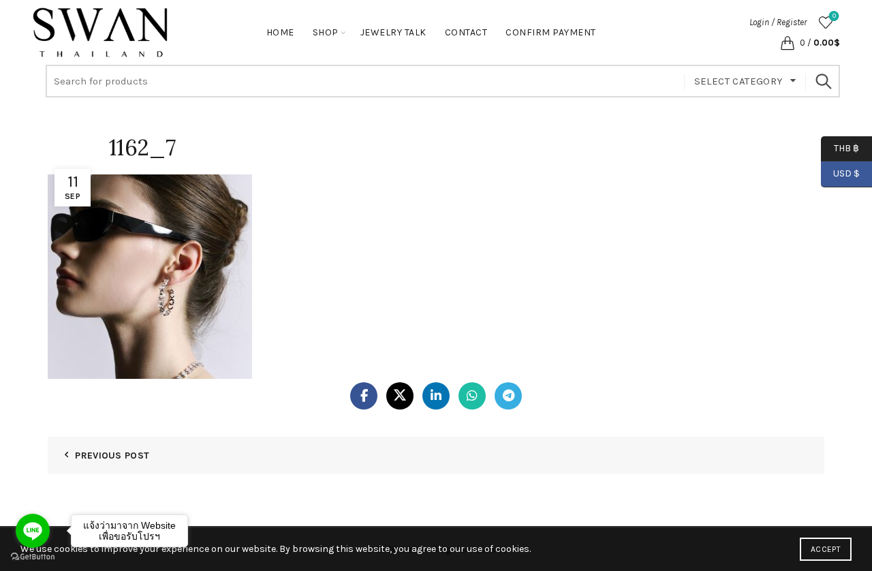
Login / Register (778, 22)
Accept (826, 549)
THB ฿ (840, 147)
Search (823, 81)
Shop (326, 32)
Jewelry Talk (393, 32)
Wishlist (834, 16)
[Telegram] (508, 396)
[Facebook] (363, 396)
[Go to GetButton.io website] (32, 557)
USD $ (846, 173)
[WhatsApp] (472, 396)
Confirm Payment (550, 32)
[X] (400, 396)
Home (280, 32)
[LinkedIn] (436, 396)
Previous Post (112, 455)
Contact (466, 32)
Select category (738, 81)
